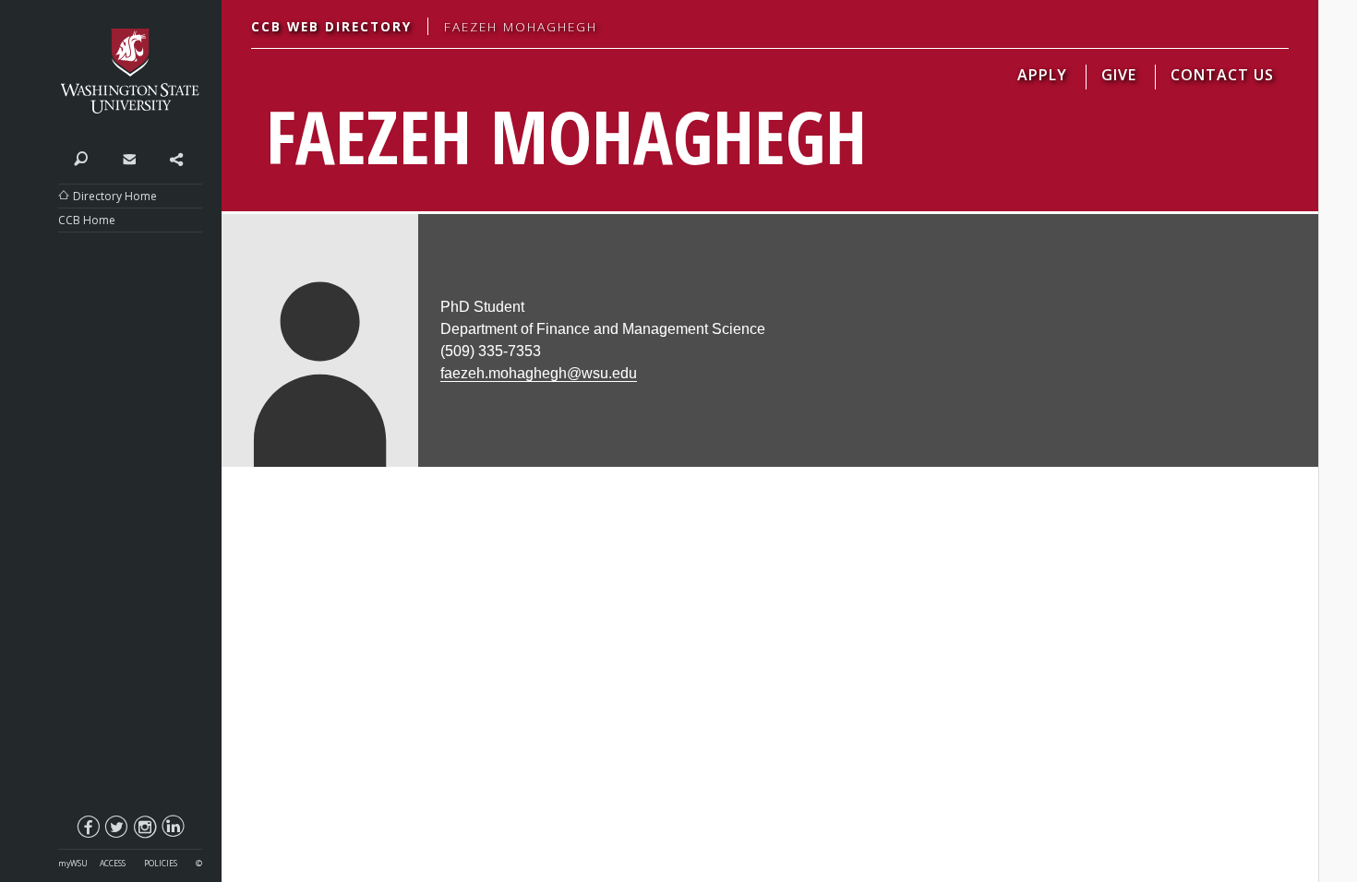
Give (1118, 75)
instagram (144, 830)
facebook (88, 830)
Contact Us (1222, 75)
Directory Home (115, 196)
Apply (1042, 75)
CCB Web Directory (331, 26)
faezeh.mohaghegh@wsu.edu (538, 373)
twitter (115, 830)
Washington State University (130, 71)
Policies (160, 863)
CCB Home (86, 220)
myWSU (73, 863)
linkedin (173, 830)
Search (81, 158)
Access (113, 863)
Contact (128, 158)
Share (175, 158)
